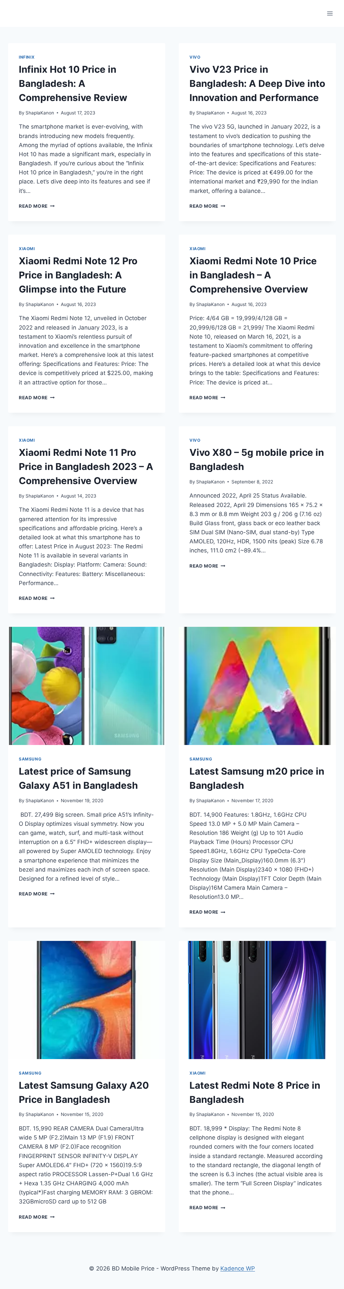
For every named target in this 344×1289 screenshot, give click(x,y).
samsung (30, 758)
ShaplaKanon (40, 112)
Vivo (194, 57)
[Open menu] (330, 13)
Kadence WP (237, 1268)
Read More (37, 206)
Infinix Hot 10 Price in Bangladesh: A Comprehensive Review (73, 83)
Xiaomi (27, 248)
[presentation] (86, 686)
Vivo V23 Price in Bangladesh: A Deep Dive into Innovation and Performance (257, 83)
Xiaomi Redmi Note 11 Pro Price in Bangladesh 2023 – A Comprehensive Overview (86, 466)
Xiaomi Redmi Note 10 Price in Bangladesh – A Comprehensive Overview (253, 275)
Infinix (27, 57)
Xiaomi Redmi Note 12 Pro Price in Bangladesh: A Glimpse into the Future (78, 275)
